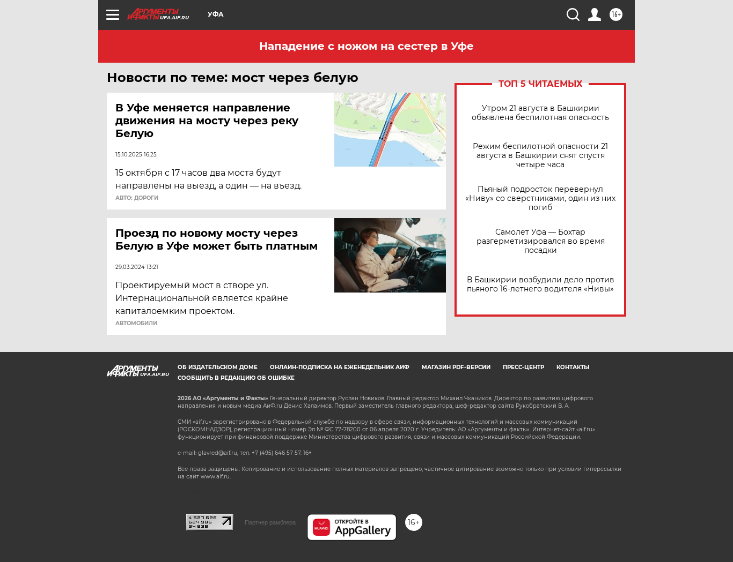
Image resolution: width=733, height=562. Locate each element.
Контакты (572, 367)
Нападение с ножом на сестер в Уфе (366, 46)
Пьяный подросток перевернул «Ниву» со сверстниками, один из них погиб (540, 198)
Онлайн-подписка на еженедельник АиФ (339, 367)
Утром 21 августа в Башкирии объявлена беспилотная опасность (540, 113)
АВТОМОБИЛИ (136, 323)
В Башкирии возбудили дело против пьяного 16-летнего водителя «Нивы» (540, 284)
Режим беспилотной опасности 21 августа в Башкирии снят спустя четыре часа (540, 155)
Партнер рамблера (270, 522)
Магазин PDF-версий (456, 367)
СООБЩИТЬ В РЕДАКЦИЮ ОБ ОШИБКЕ (236, 377)
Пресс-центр (523, 367)
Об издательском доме (218, 367)
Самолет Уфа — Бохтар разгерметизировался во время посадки (541, 241)
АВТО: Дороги (136, 198)
